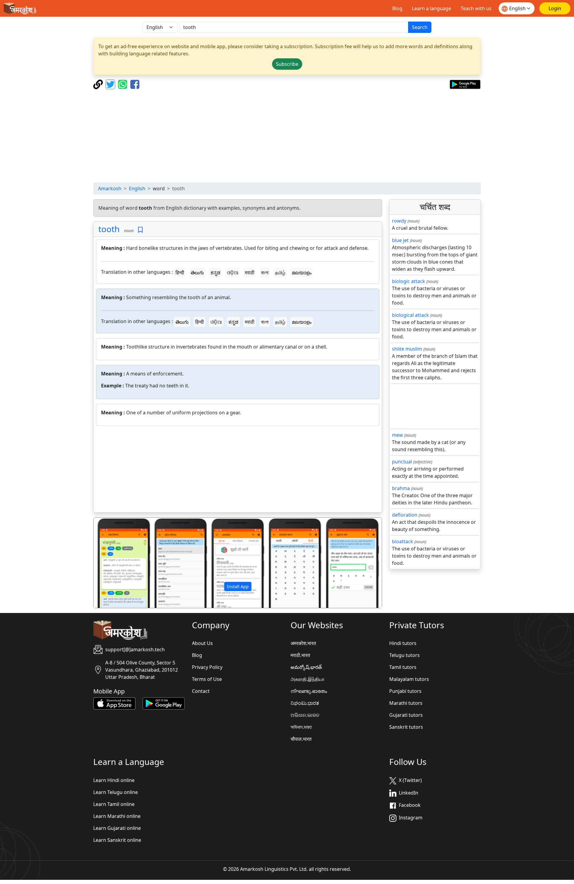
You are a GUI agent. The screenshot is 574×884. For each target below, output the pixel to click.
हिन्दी (179, 272)
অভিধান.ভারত (301, 727)
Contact (201, 691)
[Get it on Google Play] (465, 83)
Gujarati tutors (406, 715)
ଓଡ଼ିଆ (232, 272)
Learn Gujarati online (117, 828)
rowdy (399, 220)
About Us (202, 643)
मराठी (249, 272)
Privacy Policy (207, 667)
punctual (402, 461)
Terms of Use (207, 679)
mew (397, 435)
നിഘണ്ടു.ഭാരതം (309, 691)
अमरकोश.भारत (303, 643)
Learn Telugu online (115, 792)
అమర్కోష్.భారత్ (306, 667)
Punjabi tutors (405, 691)
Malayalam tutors (409, 679)
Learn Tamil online (114, 804)
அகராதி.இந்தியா (307, 679)
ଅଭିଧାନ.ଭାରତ (305, 715)
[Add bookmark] (140, 230)
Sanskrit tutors (406, 727)
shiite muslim (407, 349)
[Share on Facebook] (135, 83)
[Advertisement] (287, 136)
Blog (397, 8)
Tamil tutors (402, 667)
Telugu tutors (404, 655)
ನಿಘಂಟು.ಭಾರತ (305, 703)
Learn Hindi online (114, 780)
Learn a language (431, 8)
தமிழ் (280, 272)
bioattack (402, 541)
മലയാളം (302, 272)
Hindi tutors (402, 643)
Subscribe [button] (287, 64)
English (137, 188)
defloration (404, 515)
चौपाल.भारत (301, 739)
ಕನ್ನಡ (215, 272)
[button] (115, 563)
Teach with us (476, 8)
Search (420, 27)
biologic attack (408, 281)
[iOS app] (114, 703)
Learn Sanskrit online (117, 840)
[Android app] (164, 703)
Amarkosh (109, 188)
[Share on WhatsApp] (123, 83)
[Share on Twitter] (111, 83)
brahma (401, 488)
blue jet (400, 240)
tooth (109, 229)
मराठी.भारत (300, 655)
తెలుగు (197, 272)
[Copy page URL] (98, 83)
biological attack (410, 315)
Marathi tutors (405, 703)
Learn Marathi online (117, 816)
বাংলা (264, 272)
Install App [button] (238, 586)
